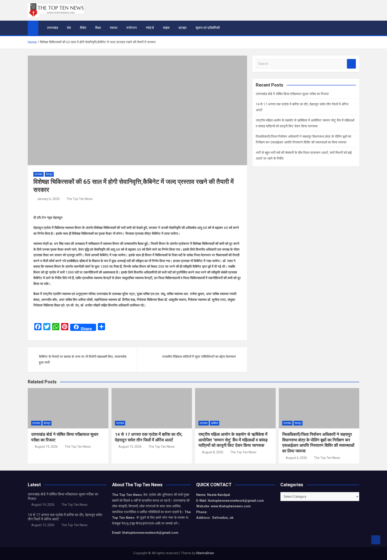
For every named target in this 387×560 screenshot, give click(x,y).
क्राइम (182, 28)
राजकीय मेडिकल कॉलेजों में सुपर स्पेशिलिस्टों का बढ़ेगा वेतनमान (199, 357)
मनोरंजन (131, 28)
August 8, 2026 (212, 452)
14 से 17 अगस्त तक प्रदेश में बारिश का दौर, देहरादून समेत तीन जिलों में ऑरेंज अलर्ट (149, 437)
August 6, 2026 (296, 458)
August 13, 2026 (130, 446)
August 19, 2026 (46, 446)
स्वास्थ (113, 28)
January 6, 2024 (48, 199)
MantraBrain (205, 553)
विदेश (83, 28)
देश (69, 28)
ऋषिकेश (214, 423)
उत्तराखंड (52, 28)
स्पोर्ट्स (150, 28)
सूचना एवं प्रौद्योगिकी (208, 28)
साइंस (166, 28)
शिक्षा (98, 28)
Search (351, 64)
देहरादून (49, 174)
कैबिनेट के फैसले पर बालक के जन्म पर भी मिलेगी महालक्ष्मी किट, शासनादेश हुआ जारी (83, 360)
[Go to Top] (375, 539)
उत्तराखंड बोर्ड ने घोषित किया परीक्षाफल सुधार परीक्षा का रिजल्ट (292, 94)
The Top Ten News (80, 199)
